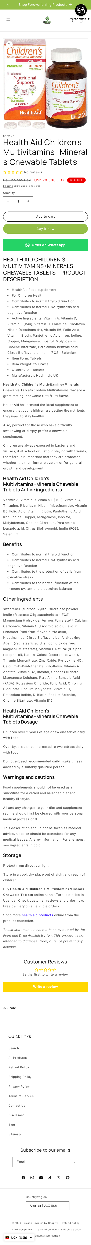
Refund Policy (18, 1067)
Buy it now (45, 229)
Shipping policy (71, 1229)
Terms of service (46, 1229)
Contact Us (16, 1105)
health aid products (37, 915)
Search (13, 1048)
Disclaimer (16, 1115)
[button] (8, 20)
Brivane (27, 1222)
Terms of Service (21, 1096)
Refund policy (70, 1222)
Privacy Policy (19, 1086)
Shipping (8, 186)
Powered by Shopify (45, 1222)
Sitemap (14, 1134)
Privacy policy (23, 1229)
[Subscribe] (74, 1162)
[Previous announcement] (7, 4)
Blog (11, 1124)
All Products (17, 1057)
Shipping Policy (20, 1076)
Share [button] (11, 1008)
